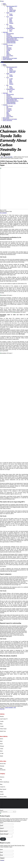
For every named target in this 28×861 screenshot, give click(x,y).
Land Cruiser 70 (3, 718)
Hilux (10, 31)
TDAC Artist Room (7, 59)
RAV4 (10, 21)
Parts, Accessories (2, 769)
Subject (2, 828)
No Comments (3, 212)
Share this (2, 708)
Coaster (11, 27)
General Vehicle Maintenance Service (14, 37)
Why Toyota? (9, 45)
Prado (10, 20)
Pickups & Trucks (10, 28)
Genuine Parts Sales (11, 42)
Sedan (7, 12)
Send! (3, 839)
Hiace (10, 25)
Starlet (10, 7)
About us (8, 54)
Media (7, 53)
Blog (7, 51)
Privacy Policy (9, 55)
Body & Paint (6, 57)
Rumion (11, 8)
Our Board (8, 47)
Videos (1, 791)
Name (1, 822)
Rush (10, 19)
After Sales (5, 32)
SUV (7, 16)
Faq (7, 46)
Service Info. (3, 763)
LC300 (11, 18)
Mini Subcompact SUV (11, 6)
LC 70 (10, 29)
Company (5, 44)
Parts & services (10, 33)
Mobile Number (4, 831)
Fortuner (11, 23)
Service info (9, 36)
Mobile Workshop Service (12, 40)
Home (4, 3)
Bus (7, 24)
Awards (8, 50)
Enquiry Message (4, 834)
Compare (2, 860)
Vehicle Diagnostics (10, 41)
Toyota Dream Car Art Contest (10, 58)
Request (2, 858)
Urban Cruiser (12, 10)
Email (1, 825)
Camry (10, 14)
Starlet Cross (12, 11)
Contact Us (9, 49)
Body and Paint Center (11, 38)
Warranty (8, 34)
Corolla (11, 15)
